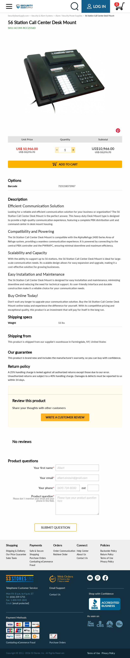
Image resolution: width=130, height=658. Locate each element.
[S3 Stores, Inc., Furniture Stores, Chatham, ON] (104, 604)
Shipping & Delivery (15, 551)
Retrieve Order (60, 554)
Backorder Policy (108, 551)
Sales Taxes (11, 558)
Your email (46, 478)
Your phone (46, 488)
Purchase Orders (38, 558)
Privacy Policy (107, 561)
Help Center (82, 551)
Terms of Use (106, 558)
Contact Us (82, 558)
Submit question (55, 527)
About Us (81, 554)
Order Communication (64, 551)
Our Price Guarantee (16, 554)
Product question (42, 496)
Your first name (43, 468)
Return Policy (106, 554)
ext (84, 488)
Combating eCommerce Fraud (20, 642)
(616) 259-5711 (17, 597)
